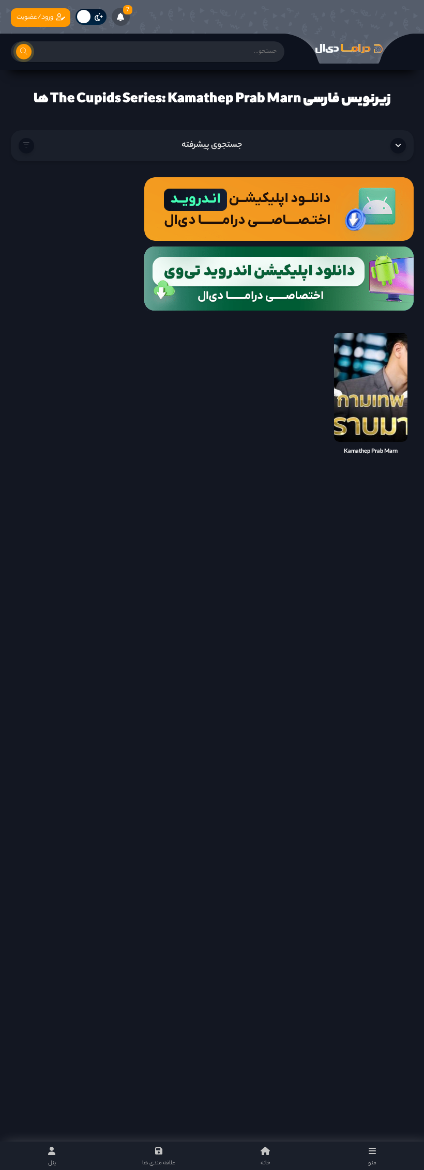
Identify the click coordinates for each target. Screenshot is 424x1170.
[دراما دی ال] (349, 49)
